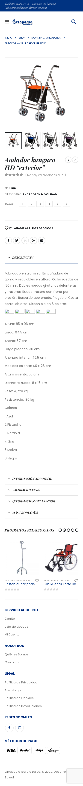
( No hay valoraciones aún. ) (45, 175)
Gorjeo (16, 240)
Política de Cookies (19, 698)
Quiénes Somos (17, 654)
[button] (60, 530)
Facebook (8, 240)
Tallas (9, 204)
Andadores (31, 194)
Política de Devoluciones (23, 706)
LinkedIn (25, 240)
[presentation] (5, 93)
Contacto (12, 662)
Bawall (10, 777)
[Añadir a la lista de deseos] (37, 580)
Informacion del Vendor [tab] (33, 501)
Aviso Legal (13, 690)
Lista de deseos (16, 626)
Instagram (19, 728)
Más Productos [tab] (25, 513)
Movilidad (49, 194)
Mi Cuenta (12, 634)
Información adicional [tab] (32, 479)
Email (41, 240)
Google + (33, 240)
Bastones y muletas (16, 580)
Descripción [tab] (22, 257)
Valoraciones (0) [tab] (26, 490)
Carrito (10, 618)
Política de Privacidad (21, 682)
